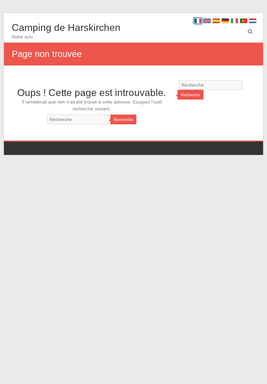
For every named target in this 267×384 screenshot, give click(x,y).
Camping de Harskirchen (66, 27)
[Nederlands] (253, 20)
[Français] (198, 20)
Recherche (123, 119)
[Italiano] (234, 20)
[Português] (243, 20)
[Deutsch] (225, 20)
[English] (207, 20)
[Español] (216, 20)
